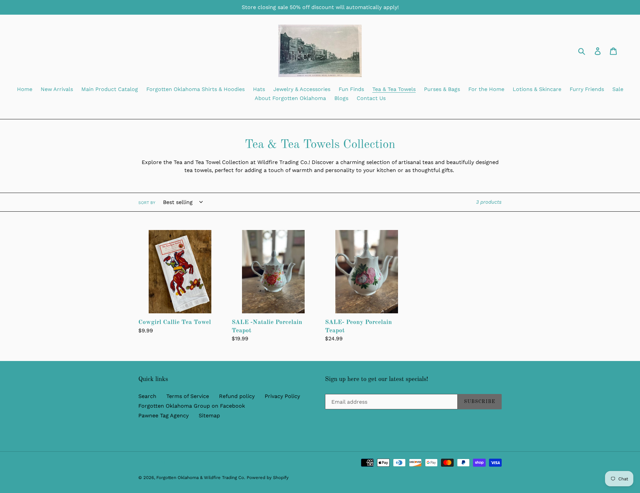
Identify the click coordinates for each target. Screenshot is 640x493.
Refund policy (237, 396)
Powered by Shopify (268, 477)
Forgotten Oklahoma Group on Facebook (191, 406)
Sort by (146, 202)
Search (147, 396)
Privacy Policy (282, 396)
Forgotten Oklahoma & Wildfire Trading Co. (200, 477)
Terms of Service (187, 396)
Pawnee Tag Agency (163, 415)
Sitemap (209, 415)
